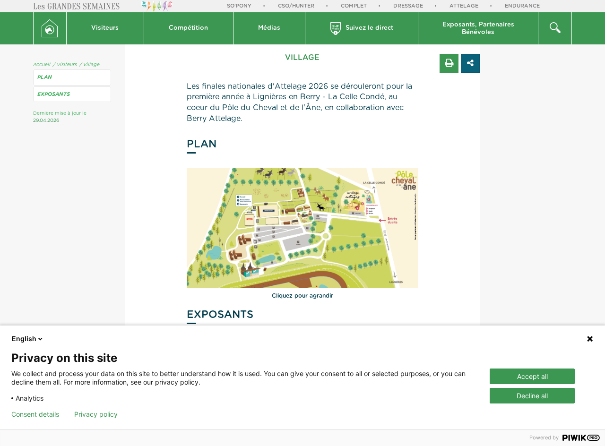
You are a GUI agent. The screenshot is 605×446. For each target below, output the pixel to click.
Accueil (42, 64)
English (24, 338)
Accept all (532, 376)
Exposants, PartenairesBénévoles (478, 28)
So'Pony (239, 6)
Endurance (522, 6)
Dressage (408, 6)
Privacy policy (96, 414)
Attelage (463, 6)
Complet (354, 6)
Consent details (35, 414)
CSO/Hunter (296, 6)
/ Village (89, 64)
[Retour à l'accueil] (50, 28)
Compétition (188, 28)
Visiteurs (105, 28)
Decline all (532, 396)
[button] (105, 28)
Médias (269, 28)
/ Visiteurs (65, 64)
